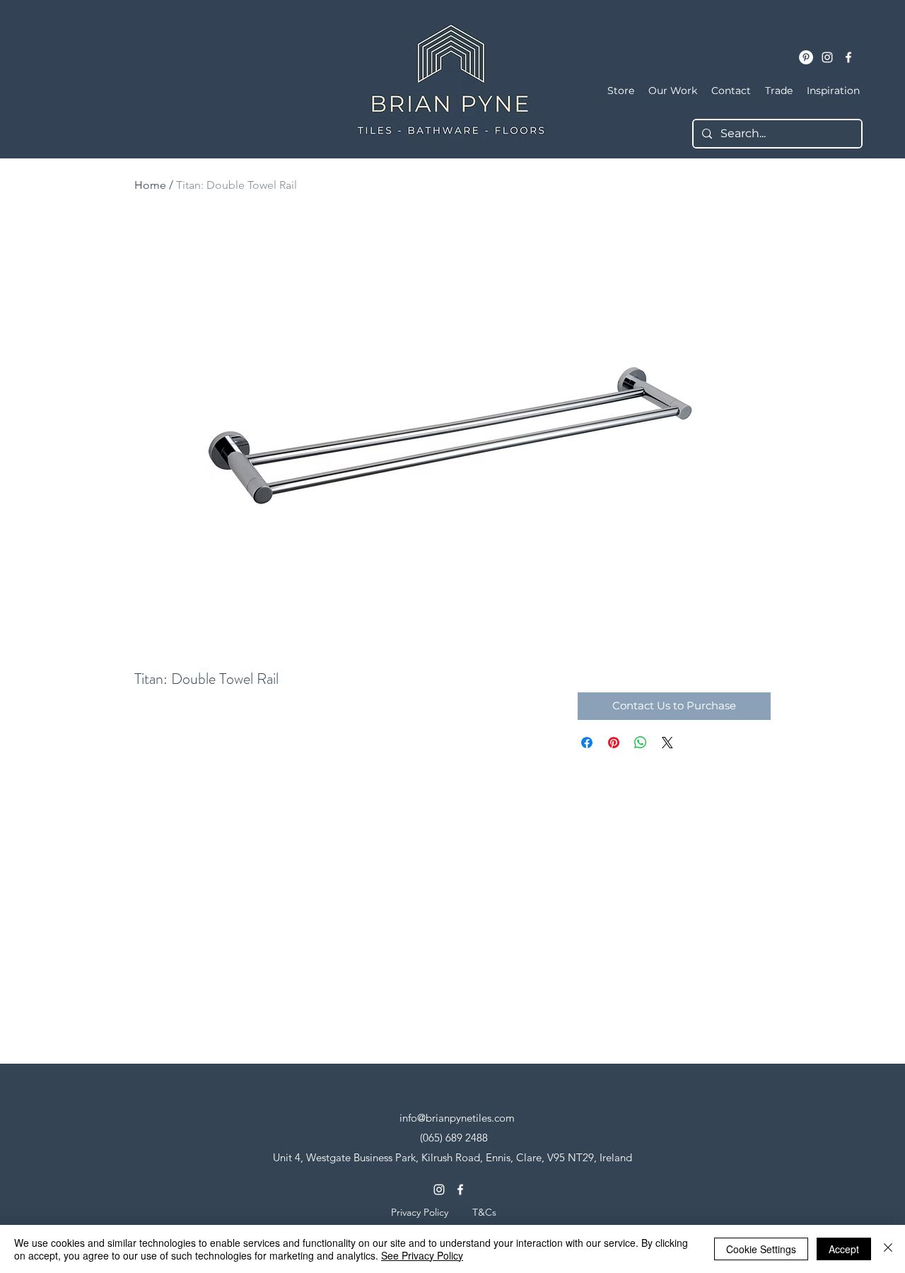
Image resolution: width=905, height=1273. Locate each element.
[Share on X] (667, 742)
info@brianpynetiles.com (457, 1117)
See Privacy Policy (422, 1255)
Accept (844, 1249)
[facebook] (848, 57)
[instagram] (827, 57)
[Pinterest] (806, 57)
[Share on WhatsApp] (640, 742)
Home (150, 185)
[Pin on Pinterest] (613, 742)
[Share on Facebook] (586, 742)
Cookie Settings (761, 1249)
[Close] (888, 1249)
